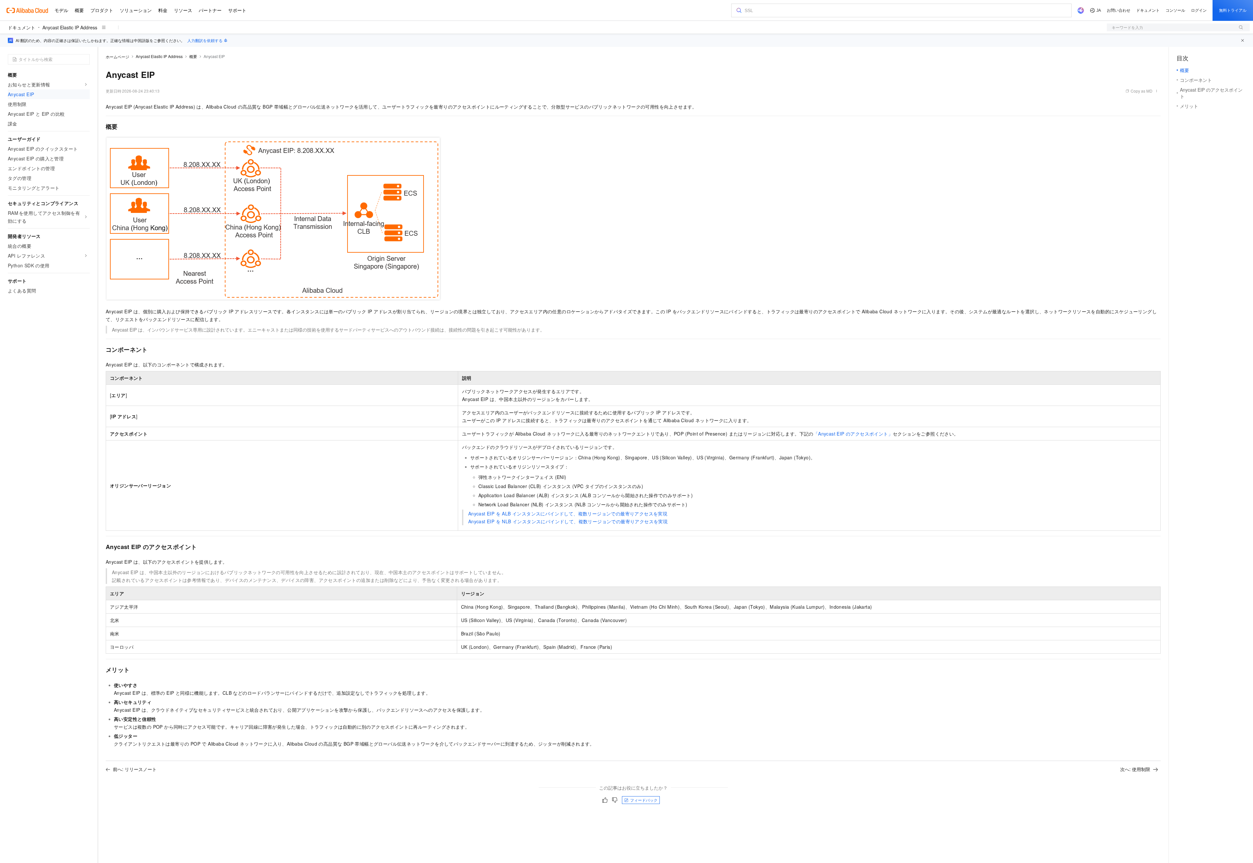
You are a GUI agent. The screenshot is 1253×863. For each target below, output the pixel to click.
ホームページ (117, 56)
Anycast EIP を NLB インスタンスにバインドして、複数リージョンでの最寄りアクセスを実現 (568, 521)
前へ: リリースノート (135, 769)
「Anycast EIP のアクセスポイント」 (853, 433)
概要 (193, 56)
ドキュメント (21, 27)
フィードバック (643, 800)
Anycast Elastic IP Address (69, 27)
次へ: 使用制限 (1135, 769)
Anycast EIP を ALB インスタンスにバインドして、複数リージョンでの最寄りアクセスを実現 (567, 513)
